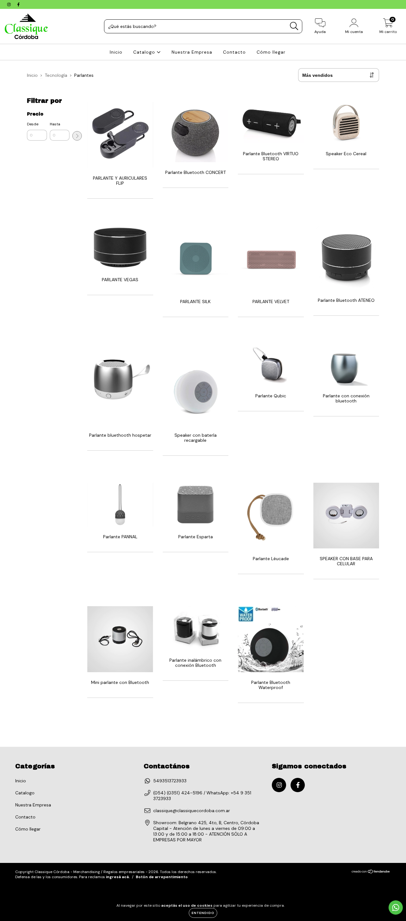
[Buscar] (294, 26)
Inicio (116, 52)
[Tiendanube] (371, 872)
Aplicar (77, 136)
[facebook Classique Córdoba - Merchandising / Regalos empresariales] (18, 4)
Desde (32, 124)
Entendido (203, 913)
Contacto (234, 52)
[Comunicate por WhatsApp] (396, 907)
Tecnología (56, 75)
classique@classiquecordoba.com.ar (191, 810)
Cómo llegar (271, 52)
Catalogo (145, 52)
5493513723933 (170, 781)
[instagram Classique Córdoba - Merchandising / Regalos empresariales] (9, 4)
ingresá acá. (118, 876)
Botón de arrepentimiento (162, 876)
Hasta (55, 124)
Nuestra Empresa (192, 52)
